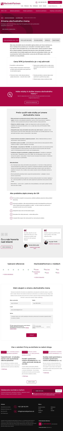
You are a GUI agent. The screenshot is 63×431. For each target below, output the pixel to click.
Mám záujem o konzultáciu (8, 29)
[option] (32, 239)
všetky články (31, 381)
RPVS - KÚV (3, 10)
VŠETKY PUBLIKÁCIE (39, 277)
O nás (22, 5)
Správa (11, 313)
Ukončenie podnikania (41, 10)
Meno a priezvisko (14, 300)
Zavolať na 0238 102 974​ (31, 102)
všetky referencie (6, 247)
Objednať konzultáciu (55, 2)
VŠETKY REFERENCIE (8, 274)
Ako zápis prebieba (38, 40)
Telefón (33, 300)
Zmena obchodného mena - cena (11, 40)
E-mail (11, 306)
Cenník (40, 5)
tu (41, 297)
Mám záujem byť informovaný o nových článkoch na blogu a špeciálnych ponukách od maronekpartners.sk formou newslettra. (46, 394)
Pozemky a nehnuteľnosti (56, 10)
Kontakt (44, 5)
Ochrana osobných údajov (50, 394)
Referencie (26, 5)
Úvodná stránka (41, 407)
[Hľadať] (60, 6)
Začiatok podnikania (15, 10)
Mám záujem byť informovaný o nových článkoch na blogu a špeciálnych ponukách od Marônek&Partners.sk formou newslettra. (20, 327)
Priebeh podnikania (27, 10)
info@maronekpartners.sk (26, 411)
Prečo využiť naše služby (26, 40)
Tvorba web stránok (42, 427)
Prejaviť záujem (55, 40)
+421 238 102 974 (42, 2)
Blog (31, 5)
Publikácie (40, 410)
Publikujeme (35, 5)
